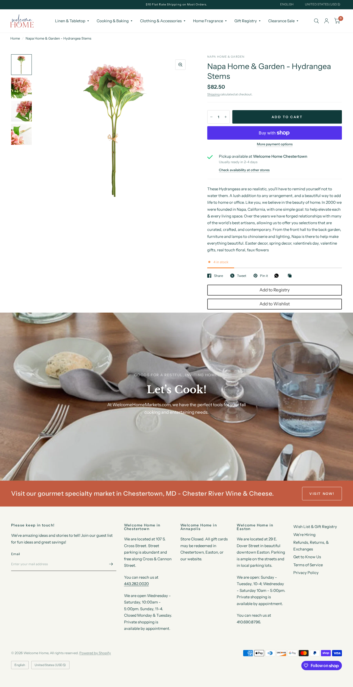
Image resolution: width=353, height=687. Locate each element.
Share (218, 276)
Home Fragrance (208, 20)
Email (15, 554)
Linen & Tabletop (70, 20)
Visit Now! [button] (322, 494)
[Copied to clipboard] (291, 276)
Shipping (213, 94)
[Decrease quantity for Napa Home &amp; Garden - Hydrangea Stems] (211, 116)
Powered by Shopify (95, 653)
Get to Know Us (307, 556)
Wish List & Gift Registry (315, 526)
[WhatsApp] (277, 276)
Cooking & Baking (113, 20)
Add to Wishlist (274, 303)
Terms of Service (308, 564)
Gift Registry (245, 20)
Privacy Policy (306, 572)
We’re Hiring (304, 534)
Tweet (241, 276)
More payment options (275, 144)
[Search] (316, 21)
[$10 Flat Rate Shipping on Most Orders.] (177, 4)
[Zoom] (180, 64)
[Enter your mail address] (111, 564)
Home (15, 38)
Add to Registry (274, 289)
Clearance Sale (281, 20)
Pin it (264, 276)
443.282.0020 (136, 583)
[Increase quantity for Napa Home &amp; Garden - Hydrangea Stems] (225, 116)
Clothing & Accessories (161, 20)
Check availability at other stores (244, 170)
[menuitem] (72, 21)
